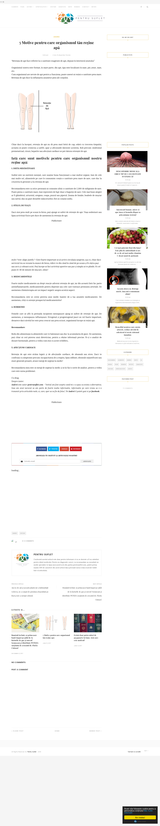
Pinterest (76, 449)
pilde (116, 364)
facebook (95, 391)
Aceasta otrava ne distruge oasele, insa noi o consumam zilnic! (127, 291)
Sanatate (62, 6)
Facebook (42, 449)
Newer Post (94, 731)
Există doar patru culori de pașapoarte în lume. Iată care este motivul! (86, 637)
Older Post (18, 731)
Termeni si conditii (134, 752)
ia (141, 360)
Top (145, 750)
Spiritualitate (41, 6)
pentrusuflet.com (35, 385)
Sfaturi (53, 6)
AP (16, 542)
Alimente (14, 6)
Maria (110, 364)
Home (57, 731)
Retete (94, 6)
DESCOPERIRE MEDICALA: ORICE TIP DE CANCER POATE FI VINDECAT (127, 173)
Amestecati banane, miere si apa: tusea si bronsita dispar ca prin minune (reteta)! (127, 212)
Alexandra (111, 360)
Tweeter (54, 449)
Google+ (65, 449)
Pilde (22, 6)
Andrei (57, 37)
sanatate (139, 364)
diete (136, 360)
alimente (121, 360)
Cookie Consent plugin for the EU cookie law (140, 821)
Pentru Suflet (31, 752)
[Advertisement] (56, 239)
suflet (130, 368)
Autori (29, 6)
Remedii (77, 6)
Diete (70, 6)
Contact (85, 6)
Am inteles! (140, 817)
